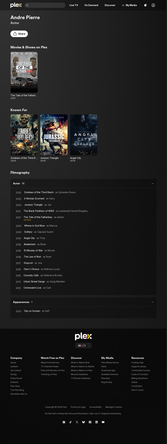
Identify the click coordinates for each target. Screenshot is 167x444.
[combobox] (47, 5)
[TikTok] (70, 422)
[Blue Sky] (83, 422)
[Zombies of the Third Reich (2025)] (24, 138)
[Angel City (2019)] (83, 138)
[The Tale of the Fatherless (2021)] (24, 76)
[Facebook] (90, 422)
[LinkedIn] (96, 422)
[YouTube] (103, 422)
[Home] (16, 5)
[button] (153, 5)
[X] (77, 422)
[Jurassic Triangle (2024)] (53, 138)
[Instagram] (64, 422)
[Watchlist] (145, 5)
